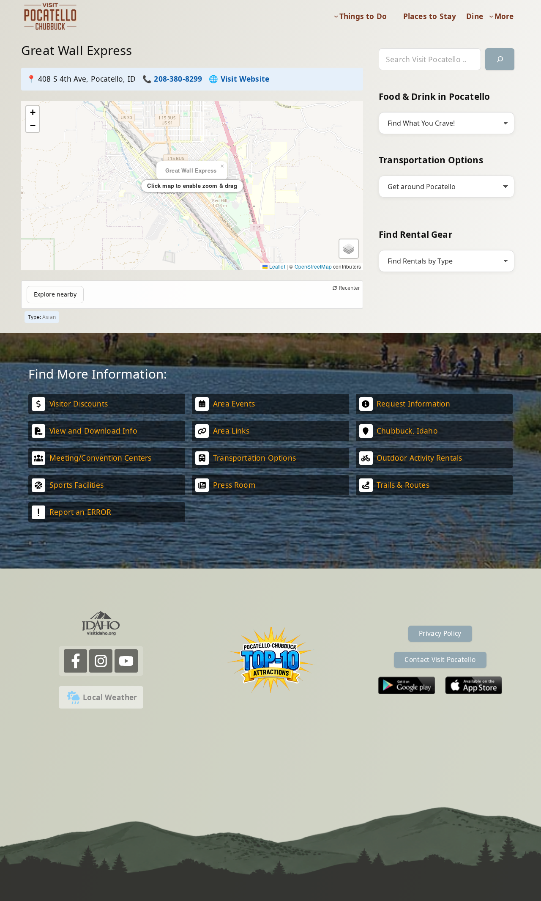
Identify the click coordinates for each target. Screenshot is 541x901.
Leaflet (276, 266)
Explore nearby (55, 294)
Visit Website (245, 79)
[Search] (499, 59)
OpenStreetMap (313, 266)
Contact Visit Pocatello (439, 659)
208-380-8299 (178, 79)
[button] (32, 112)
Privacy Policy (440, 633)
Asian (49, 317)
